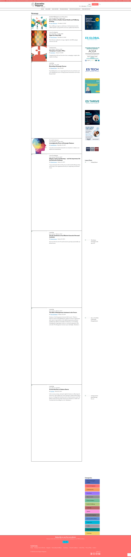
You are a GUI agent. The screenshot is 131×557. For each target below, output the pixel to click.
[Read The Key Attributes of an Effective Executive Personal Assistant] (39, 269)
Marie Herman (54, 37)
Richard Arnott (54, 162)
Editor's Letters (90, 496)
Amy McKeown (53, 23)
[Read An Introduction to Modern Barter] (39, 422)
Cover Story (89, 493)
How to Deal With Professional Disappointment (94, 319)
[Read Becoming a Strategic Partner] (39, 99)
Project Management (91, 529)
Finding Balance (94, 162)
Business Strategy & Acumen (91, 481)
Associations (55, 9)
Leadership (51, 63)
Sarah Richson (54, 145)
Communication (52, 47)
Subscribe (95, 4)
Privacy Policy (89, 547)
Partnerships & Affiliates (57, 547)
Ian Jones (52, 391)
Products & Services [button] (74, 9)
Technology (89, 533)
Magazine (47, 9)
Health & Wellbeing (53, 16)
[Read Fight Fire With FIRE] (39, 38)
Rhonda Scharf (54, 68)
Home (42, 9)
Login (89, 4)
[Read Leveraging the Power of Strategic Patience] (39, 146)
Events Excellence (90, 500)
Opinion (88, 511)
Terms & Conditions (73, 547)
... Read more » (76, 324)
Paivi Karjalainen (54, 314)
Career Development (53, 32)
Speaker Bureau (64, 9)
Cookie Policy (82, 547)
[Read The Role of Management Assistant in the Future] (39, 346)
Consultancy (65, 547)
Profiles (88, 526)
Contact (94, 547)
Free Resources (86, 9)
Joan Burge (52, 52)
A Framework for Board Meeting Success (94, 397)
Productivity (89, 522)
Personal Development (54, 140)
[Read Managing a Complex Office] (39, 53)
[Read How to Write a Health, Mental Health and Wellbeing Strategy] (39, 22)
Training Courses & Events (39, 547)
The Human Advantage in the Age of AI (94, 242)
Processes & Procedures (63, 16)
